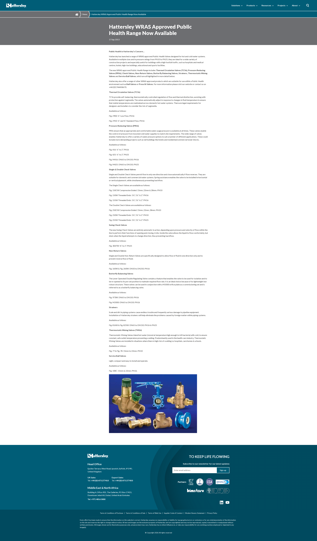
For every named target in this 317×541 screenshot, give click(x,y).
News (84, 14)
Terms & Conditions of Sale (135, 513)
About (295, 5)
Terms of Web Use (154, 513)
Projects (281, 5)
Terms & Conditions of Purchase (111, 513)
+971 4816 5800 (98, 499)
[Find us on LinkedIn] (222, 503)
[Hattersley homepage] (16, 5)
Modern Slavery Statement (195, 513)
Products (251, 5)
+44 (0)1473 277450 (124, 480)
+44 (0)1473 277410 (100, 480)
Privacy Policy (212, 513)
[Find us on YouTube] (227, 503)
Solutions (235, 5)
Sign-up (223, 470)
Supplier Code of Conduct (173, 513)
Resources (266, 5)
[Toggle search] (307, 5)
